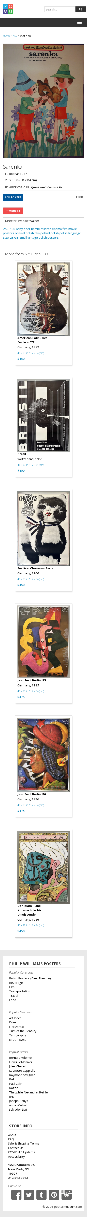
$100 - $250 (18, 1040)
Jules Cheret (17, 1066)
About (12, 1135)
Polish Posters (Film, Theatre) (30, 978)
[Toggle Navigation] (79, 22)
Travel (13, 996)
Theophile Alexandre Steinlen (29, 1092)
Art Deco (15, 1018)
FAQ (11, 1139)
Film (12, 987)
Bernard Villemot (20, 1057)
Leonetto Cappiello (22, 1070)
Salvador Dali (18, 1109)
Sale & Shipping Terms (23, 1143)
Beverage (16, 983)
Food (12, 1000)
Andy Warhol (18, 1105)
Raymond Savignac (22, 1075)
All (15, 35)
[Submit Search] (80, 9)
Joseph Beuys (18, 1101)
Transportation (19, 991)
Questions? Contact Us (47, 187)
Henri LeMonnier (20, 1062)
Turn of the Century (22, 1031)
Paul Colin (15, 1084)
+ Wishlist (13, 210)
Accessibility (16, 1156)
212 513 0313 (18, 1178)
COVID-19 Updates (21, 1152)
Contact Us (15, 1148)
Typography (17, 1035)
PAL (12, 1079)
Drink (12, 1022)
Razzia (13, 1088)
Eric (11, 1096)
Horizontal (16, 1027)
